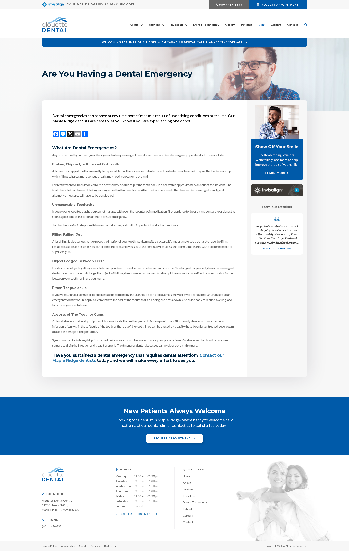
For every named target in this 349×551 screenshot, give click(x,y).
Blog (262, 24)
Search (83, 545)
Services (154, 24)
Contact (292, 24)
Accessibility (68, 545)
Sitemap (95, 545)
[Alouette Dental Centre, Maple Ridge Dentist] (53, 485)
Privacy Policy (49, 545)
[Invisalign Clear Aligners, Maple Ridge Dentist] (277, 190)
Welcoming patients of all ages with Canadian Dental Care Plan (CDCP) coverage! (172, 42)
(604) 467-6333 (230, 4)
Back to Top (110, 545)
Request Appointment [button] (280, 4)
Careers (276, 24)
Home (186, 476)
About (134, 24)
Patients (246, 24)
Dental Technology (206, 24)
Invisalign (176, 24)
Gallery (230, 24)
